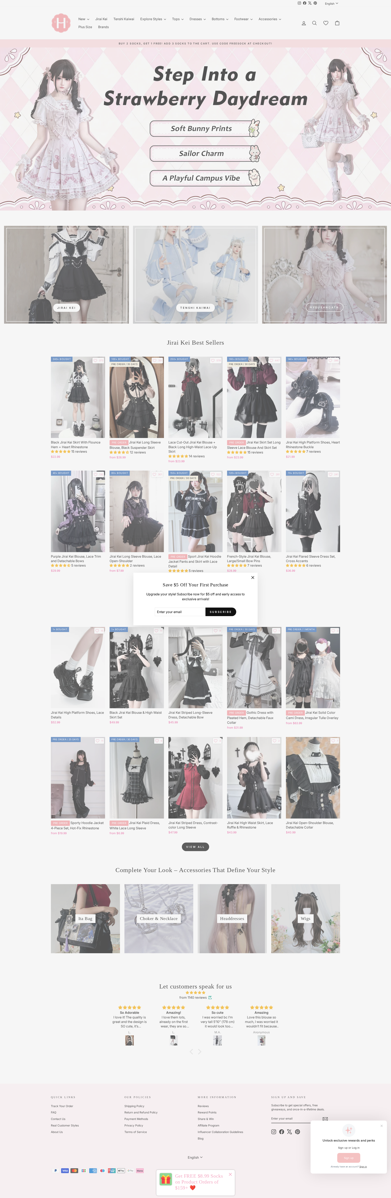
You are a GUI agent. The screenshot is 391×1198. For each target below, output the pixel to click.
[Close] (230, 1175)
